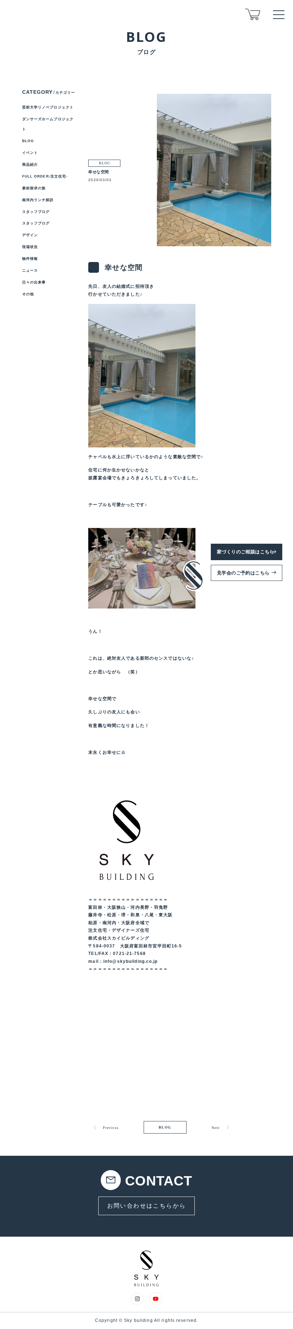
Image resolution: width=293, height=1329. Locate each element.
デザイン (30, 235)
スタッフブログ (36, 212)
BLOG (165, 1127)
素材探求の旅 (34, 188)
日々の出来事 (34, 282)
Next (216, 1128)
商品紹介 (30, 164)
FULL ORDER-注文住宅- (45, 176)
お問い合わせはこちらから (146, 1206)
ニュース (30, 270)
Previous (111, 1128)
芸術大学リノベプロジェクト (48, 107)
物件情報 (30, 259)
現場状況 (30, 247)
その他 (28, 294)
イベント (30, 153)
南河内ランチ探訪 (38, 200)
